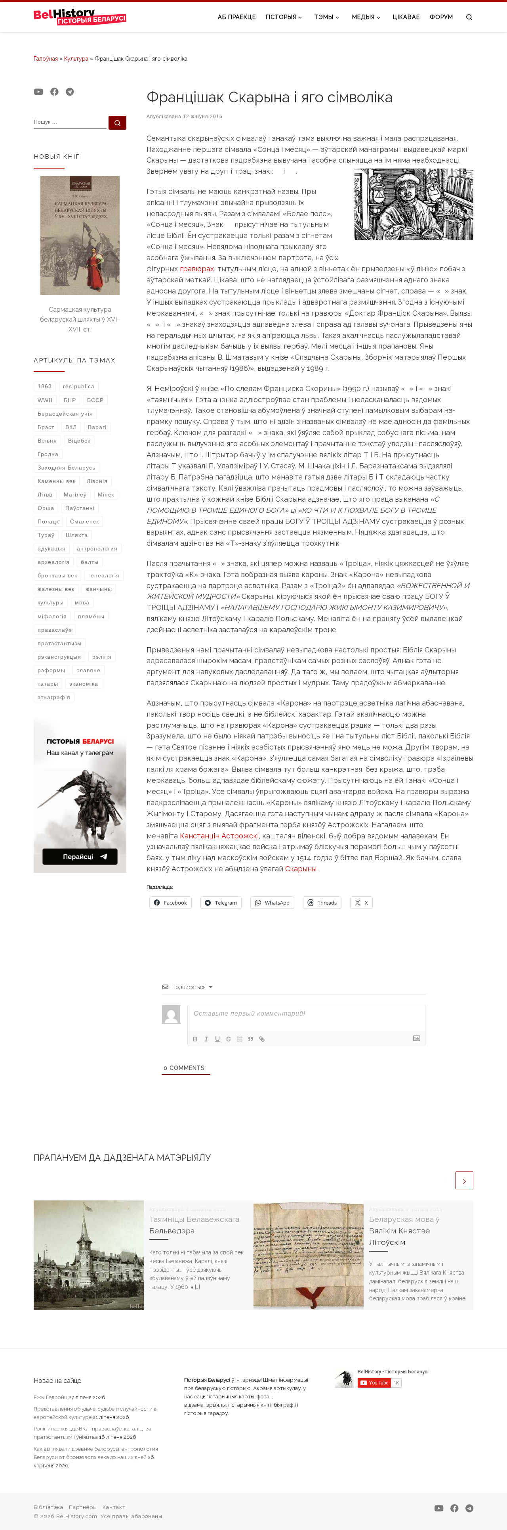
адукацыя (52, 548)
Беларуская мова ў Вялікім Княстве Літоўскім (404, 1231)
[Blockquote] (250, 1039)
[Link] (261, 1039)
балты (90, 562)
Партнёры (83, 1507)
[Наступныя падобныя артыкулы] (464, 1180)
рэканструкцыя (59, 657)
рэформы (51, 670)
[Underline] (217, 1039)
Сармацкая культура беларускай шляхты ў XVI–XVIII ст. (80, 319)
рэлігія (102, 657)
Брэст (46, 427)
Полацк (48, 521)
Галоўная (46, 59)
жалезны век (56, 589)
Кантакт (114, 1507)
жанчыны (99, 589)
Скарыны (300, 869)
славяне (88, 670)
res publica (79, 386)
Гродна (48, 454)
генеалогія (104, 575)
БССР (95, 400)
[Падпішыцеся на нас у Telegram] (70, 92)
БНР (70, 400)
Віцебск (79, 440)
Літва (45, 494)
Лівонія (97, 481)
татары (48, 684)
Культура (76, 59)
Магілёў (75, 494)
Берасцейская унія (65, 413)
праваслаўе (55, 630)
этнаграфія (54, 697)
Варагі (97, 427)
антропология (97, 548)
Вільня (47, 440)
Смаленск (84, 521)
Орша (46, 508)
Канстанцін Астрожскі (219, 836)
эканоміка (83, 684)
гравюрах (197, 269)
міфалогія (52, 616)
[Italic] (206, 1039)
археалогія (54, 562)
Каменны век (57, 481)
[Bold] (195, 1039)
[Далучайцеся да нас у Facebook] (54, 92)
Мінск (106, 494)
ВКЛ (71, 427)
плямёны (91, 616)
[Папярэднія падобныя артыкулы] (445, 1180)
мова (82, 602)
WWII (45, 400)
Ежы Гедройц (50, 1397)
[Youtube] (38, 92)
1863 (45, 386)
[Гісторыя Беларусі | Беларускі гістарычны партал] (80, 16)
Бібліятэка (48, 1507)
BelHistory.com (76, 1516)
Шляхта (77, 535)
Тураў (46, 535)
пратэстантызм (60, 643)
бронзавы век (57, 575)
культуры (51, 602)
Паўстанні (80, 508)
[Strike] (228, 1039)
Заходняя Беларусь (66, 467)
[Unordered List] (239, 1039)
